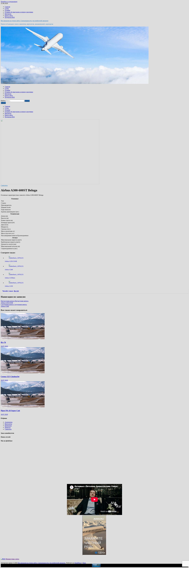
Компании (8, 425)
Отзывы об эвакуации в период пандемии (19, 12)
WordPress (77, 563)
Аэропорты (8, 422)
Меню (3, 103)
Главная (7, 7)
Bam (84, 563)
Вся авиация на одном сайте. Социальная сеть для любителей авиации (24, 21)
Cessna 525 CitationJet (10, 377)
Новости (8, 427)
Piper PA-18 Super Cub (10, 411)
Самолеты (4, 185)
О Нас (7, 8)
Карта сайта (9, 15)
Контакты (8, 14)
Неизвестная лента (12, 559)
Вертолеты (8, 424)
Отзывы (7, 10)
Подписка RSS (10, 17)
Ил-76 (3, 342)
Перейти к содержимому (9, 1)
